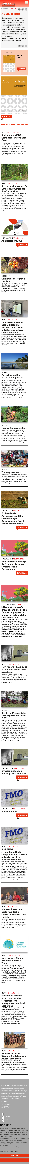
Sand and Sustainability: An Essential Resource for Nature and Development (13, 565)
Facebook (7, 1116)
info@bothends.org (6, 1107)
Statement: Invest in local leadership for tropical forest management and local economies (13, 1000)
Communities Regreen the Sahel (13, 280)
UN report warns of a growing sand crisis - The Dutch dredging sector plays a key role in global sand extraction (14, 612)
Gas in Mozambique (11, 375)
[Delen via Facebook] (26, 10)
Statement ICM (9, 811)
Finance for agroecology (14, 428)
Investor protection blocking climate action (13, 772)
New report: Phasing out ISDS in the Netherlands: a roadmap (14, 669)
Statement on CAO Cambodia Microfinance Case (13, 138)
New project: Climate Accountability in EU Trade (12, 960)
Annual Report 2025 (11, 240)
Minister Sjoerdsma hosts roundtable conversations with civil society (13, 913)
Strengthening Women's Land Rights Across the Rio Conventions (14, 189)
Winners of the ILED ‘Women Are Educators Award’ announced (13, 1056)
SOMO (17, 674)
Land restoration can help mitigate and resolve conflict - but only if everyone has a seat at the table (12, 327)
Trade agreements (11, 472)
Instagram (7, 1114)
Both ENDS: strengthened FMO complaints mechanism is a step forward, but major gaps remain (14, 854)
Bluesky (7, 1119)
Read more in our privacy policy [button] (9, 1151)
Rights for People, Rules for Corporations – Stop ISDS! (13, 715)
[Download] (9, 71)
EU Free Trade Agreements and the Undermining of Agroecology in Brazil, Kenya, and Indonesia (12, 518)
